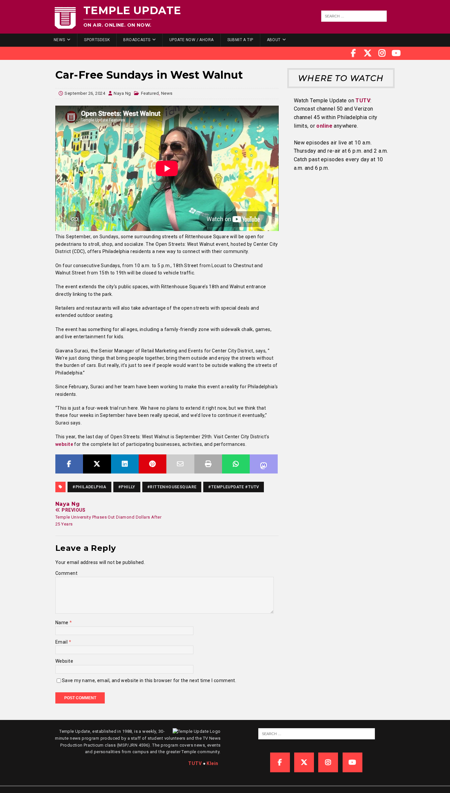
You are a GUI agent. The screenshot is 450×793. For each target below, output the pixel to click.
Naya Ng (122, 93)
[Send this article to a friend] (180, 463)
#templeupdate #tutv (233, 487)
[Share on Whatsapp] (236, 463)
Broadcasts (136, 40)
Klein (212, 763)
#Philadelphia (89, 487)
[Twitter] (367, 53)
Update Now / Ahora (191, 40)
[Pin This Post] (152, 463)
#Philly (126, 487)
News (59, 40)
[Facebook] (353, 53)
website (64, 444)
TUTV (362, 100)
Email (62, 642)
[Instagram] (382, 53)
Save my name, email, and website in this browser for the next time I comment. (149, 680)
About (274, 40)
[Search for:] (354, 16)
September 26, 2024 (85, 93)
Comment (66, 573)
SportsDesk (97, 40)
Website (64, 661)
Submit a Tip (240, 40)
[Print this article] (208, 463)
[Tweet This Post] (97, 463)
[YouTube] (396, 53)
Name (62, 622)
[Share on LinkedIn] (125, 463)
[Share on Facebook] (69, 463)
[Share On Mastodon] (263, 463)
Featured (150, 93)
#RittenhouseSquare (172, 487)
